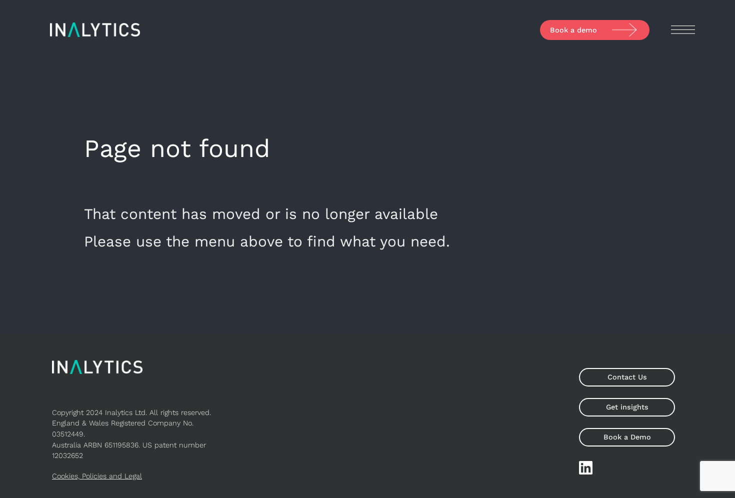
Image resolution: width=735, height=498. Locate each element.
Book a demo (573, 30)
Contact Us (627, 377)
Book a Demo (627, 437)
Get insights (627, 407)
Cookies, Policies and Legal (97, 476)
